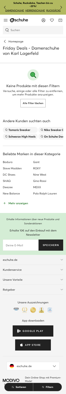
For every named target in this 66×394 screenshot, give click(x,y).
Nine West (39, 174)
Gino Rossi (39, 181)
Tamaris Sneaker (19, 130)
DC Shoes (9, 174)
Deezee (8, 187)
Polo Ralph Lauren (45, 193)
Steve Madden (12, 168)
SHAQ (7, 181)
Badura (7, 162)
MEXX (37, 187)
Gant (36, 162)
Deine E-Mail (14, 245)
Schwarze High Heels (22, 136)
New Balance (11, 193)
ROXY (37, 168)
